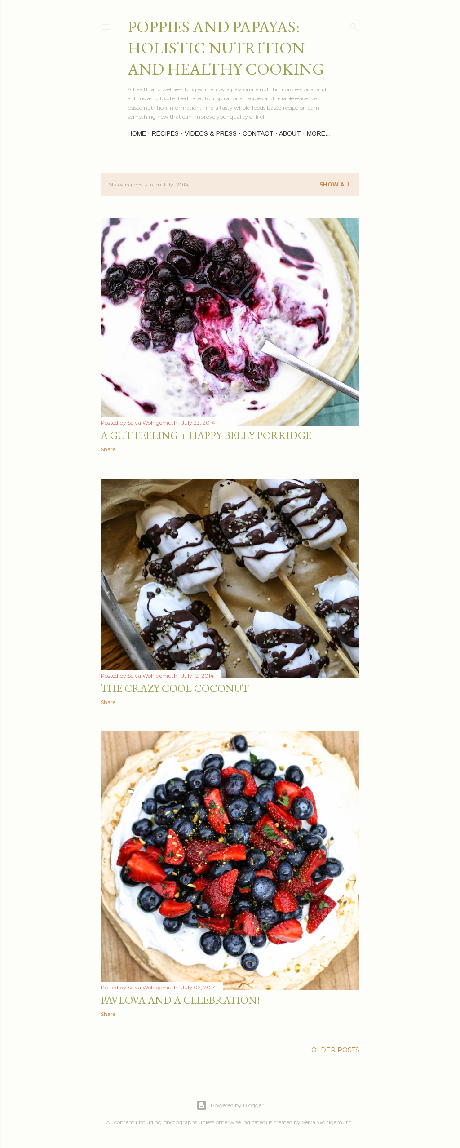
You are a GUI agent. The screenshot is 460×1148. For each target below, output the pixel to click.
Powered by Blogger (237, 1105)
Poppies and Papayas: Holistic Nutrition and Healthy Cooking (226, 48)
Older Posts (335, 1050)
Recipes (165, 133)
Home (137, 133)
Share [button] (108, 449)
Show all (335, 184)
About (290, 133)
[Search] (354, 25)
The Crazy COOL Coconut (175, 688)
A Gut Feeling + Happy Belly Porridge (206, 435)
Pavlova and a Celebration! (180, 1000)
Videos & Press (211, 133)
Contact (258, 133)
